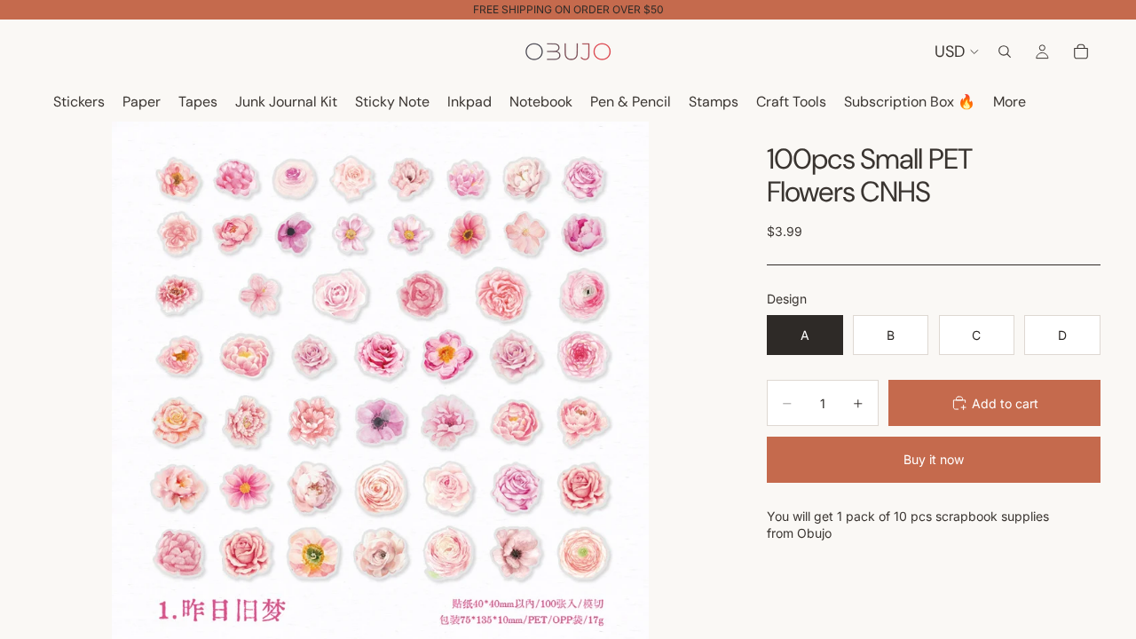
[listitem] (1009, 102)
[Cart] (1080, 51)
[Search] (1004, 51)
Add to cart (1005, 403)
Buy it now (933, 459)
